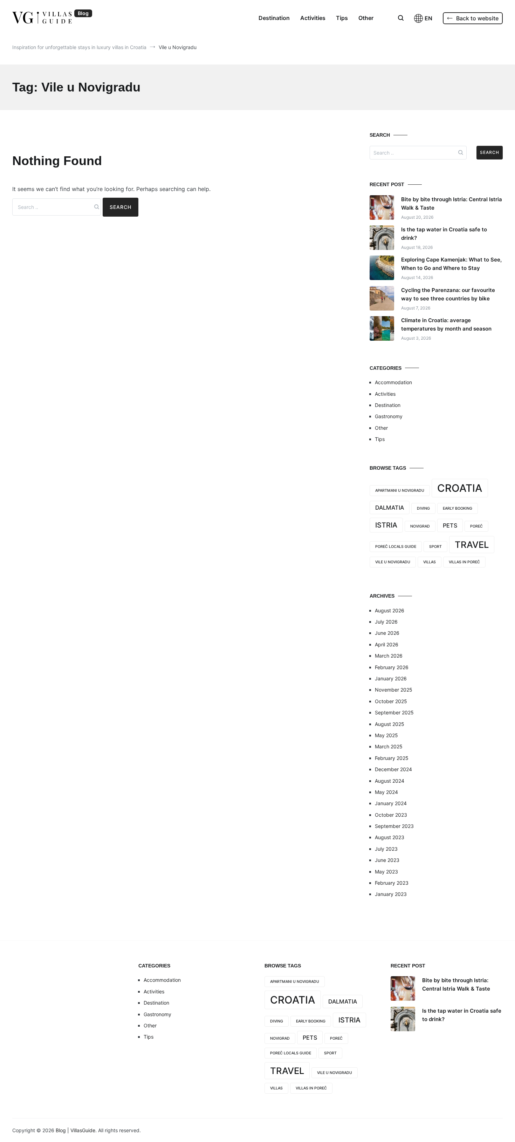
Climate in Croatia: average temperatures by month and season (446, 324)
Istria (386, 525)
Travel (472, 544)
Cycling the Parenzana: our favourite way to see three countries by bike (448, 294)
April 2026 (386, 644)
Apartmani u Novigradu (399, 490)
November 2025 (393, 690)
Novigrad (420, 526)
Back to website (477, 18)
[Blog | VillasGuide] (42, 18)
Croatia (459, 488)
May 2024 (386, 792)
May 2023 (386, 872)
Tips (342, 17)
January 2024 (391, 803)
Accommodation (393, 382)
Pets (450, 525)
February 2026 (391, 667)
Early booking (457, 508)
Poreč (476, 526)
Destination (274, 17)
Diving (423, 508)
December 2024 (393, 769)
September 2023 (394, 826)
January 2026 (391, 678)
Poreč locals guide (395, 546)
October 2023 (391, 815)
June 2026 (387, 633)
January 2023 (391, 894)
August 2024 (389, 781)
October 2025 (391, 701)
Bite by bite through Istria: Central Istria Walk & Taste (451, 203)
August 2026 (389, 610)
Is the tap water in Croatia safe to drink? (444, 233)
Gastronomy (389, 416)
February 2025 (391, 758)
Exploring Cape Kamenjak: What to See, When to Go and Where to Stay (451, 263)
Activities (312, 17)
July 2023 (386, 849)
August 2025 (389, 724)
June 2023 (387, 860)
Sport (435, 546)
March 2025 (389, 746)
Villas (429, 562)
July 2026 (386, 622)
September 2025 (394, 712)
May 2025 (386, 735)
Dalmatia (389, 507)
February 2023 (391, 883)
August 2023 (389, 837)
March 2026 (389, 656)
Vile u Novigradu (392, 562)
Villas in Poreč (464, 562)
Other (365, 17)
